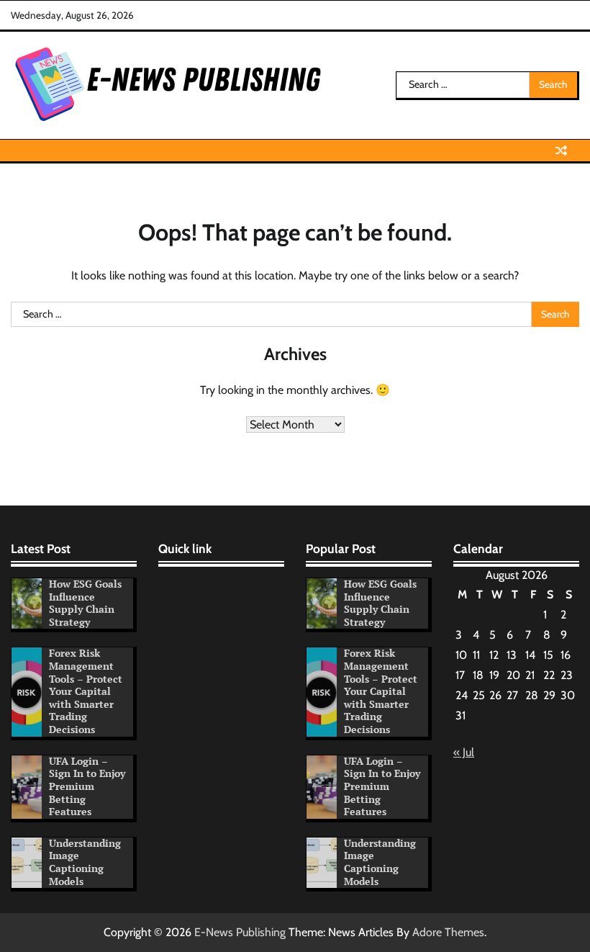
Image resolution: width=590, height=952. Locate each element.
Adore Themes (448, 932)
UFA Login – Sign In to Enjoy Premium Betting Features (87, 786)
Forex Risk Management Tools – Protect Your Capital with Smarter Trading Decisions (85, 691)
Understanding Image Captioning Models (85, 862)
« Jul (463, 752)
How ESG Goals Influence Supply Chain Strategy (85, 603)
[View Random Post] (561, 150)
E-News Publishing (240, 932)
